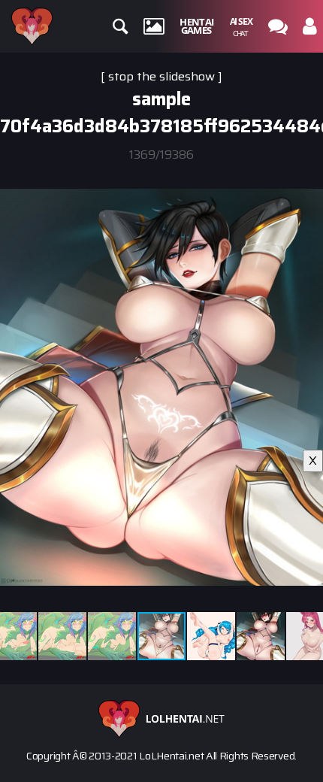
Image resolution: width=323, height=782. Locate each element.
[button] (309, 177)
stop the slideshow (161, 76)
